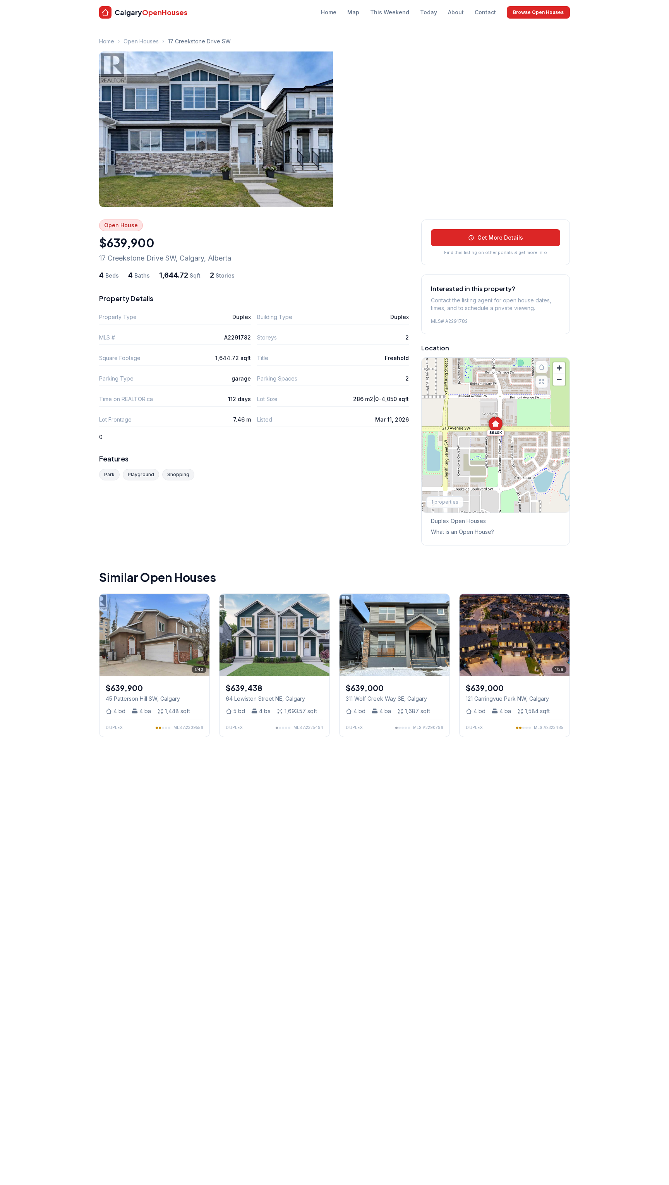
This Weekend (389, 12)
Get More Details (500, 237)
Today (428, 12)
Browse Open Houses (538, 12)
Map (353, 12)
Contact (485, 12)
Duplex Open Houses (458, 521)
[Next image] (201, 635)
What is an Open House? (462, 531)
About (456, 12)
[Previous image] (108, 635)
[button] (496, 426)
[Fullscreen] (541, 382)
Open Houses (141, 41)
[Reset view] (541, 367)
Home (328, 12)
